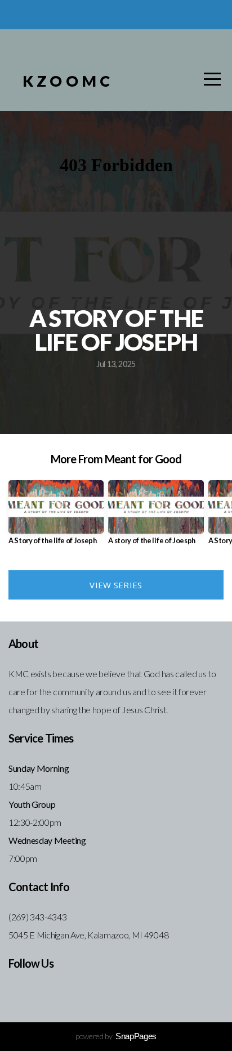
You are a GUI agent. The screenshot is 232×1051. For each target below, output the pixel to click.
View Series (116, 585)
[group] (56, 517)
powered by (116, 1036)
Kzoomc (68, 80)
